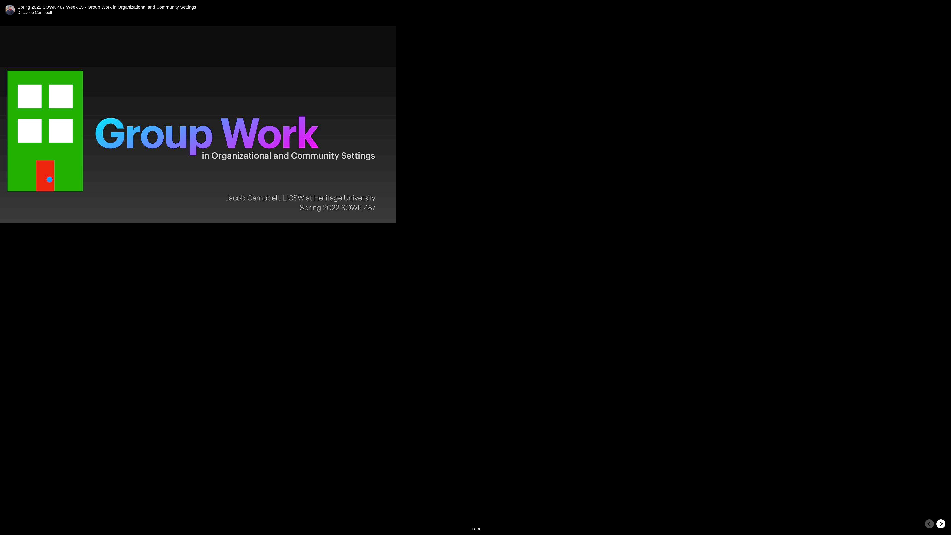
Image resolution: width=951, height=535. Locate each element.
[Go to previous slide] (929, 524)
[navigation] (935, 524)
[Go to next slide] (941, 524)
